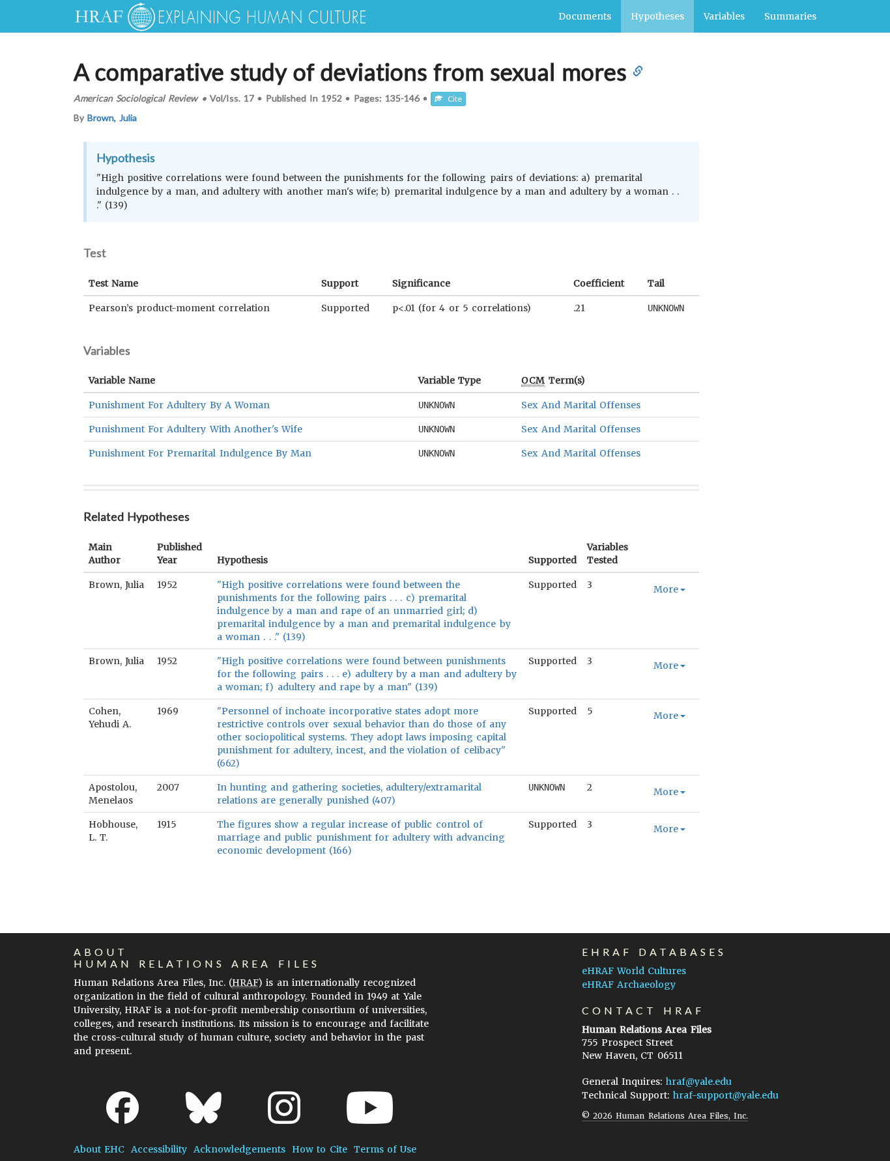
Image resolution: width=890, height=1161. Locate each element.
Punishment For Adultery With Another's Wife (195, 429)
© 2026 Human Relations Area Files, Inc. (665, 1116)
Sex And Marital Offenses (580, 405)
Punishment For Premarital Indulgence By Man (200, 453)
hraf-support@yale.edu (726, 1095)
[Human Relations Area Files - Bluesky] (203, 1107)
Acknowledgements (239, 1149)
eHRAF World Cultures (634, 971)
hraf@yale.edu (699, 1081)
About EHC (99, 1149)
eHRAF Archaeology (629, 984)
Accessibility (159, 1149)
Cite (452, 99)
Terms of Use (385, 1149)
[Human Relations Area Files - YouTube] (369, 1107)
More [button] (665, 589)
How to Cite (319, 1149)
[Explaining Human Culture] (215, 16)
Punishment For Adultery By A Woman (179, 405)
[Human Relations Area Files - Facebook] (122, 1107)
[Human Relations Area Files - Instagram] (284, 1107)
